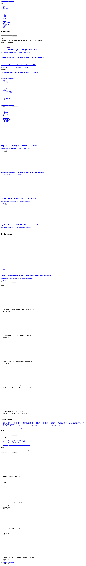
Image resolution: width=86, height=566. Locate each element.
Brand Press (5, 8)
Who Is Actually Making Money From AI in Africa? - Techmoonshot (16, 425)
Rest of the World (6, 24)
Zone (4, 111)
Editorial (4, 10)
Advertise (7, 101)
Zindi (4, 113)
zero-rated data (6, 118)
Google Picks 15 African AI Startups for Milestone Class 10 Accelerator (46, 425)
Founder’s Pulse (9, 91)
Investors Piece (9, 93)
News (4, 17)
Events (4, 12)
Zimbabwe (5, 115)
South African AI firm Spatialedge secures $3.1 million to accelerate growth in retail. (67, 422)
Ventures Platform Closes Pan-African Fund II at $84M (14, 442)
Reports (4, 23)
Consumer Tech (6, 9)
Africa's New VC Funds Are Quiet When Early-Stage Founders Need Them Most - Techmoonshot (22, 428)
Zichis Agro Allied (6, 116)
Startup (4, 25)
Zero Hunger (5, 121)
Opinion (4, 21)
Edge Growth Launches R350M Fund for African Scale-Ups (15, 443)
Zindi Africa (5, 112)
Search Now (15, 106)
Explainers (5, 13)
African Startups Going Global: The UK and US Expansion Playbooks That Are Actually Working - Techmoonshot (26, 422)
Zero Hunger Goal (6, 120)
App (4, 7)
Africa (4, 6)
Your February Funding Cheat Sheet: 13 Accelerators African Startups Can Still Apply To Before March (61, 426)
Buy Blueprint (3, 44)
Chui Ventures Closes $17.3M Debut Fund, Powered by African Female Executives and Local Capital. (64, 428)
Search (2, 281)
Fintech (4, 14)
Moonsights (5, 16)
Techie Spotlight (6, 27)
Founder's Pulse (6, 15)
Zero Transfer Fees (7, 119)
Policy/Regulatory (6, 22)
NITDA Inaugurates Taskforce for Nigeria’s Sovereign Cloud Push (16, 445)
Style (4, 26)
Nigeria (4, 19)
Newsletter (5, 18)
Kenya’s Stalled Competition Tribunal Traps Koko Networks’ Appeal (16, 441)
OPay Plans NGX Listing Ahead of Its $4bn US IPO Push (14, 440)
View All (8, 47)
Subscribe (15, 36)
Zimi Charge (5, 114)
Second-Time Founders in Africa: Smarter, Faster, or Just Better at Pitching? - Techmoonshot (21, 426)
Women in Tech (6, 28)
